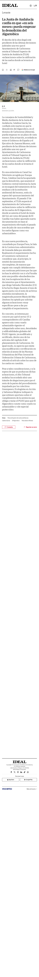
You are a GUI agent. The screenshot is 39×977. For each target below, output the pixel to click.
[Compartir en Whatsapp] (11, 70)
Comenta (10, 427)
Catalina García (6, 420)
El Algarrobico (16, 420)
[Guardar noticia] (3, 70)
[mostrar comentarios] (18, 70)
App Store (11, 779)
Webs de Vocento (31, 789)
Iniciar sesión (30, 5)
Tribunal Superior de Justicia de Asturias (17, 418)
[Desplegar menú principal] (35, 5)
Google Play (29, 779)
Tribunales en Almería (27, 420)
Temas (3, 418)
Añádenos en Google (29, 70)
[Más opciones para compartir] (14, 70)
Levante (6, 12)
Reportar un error (31, 427)
